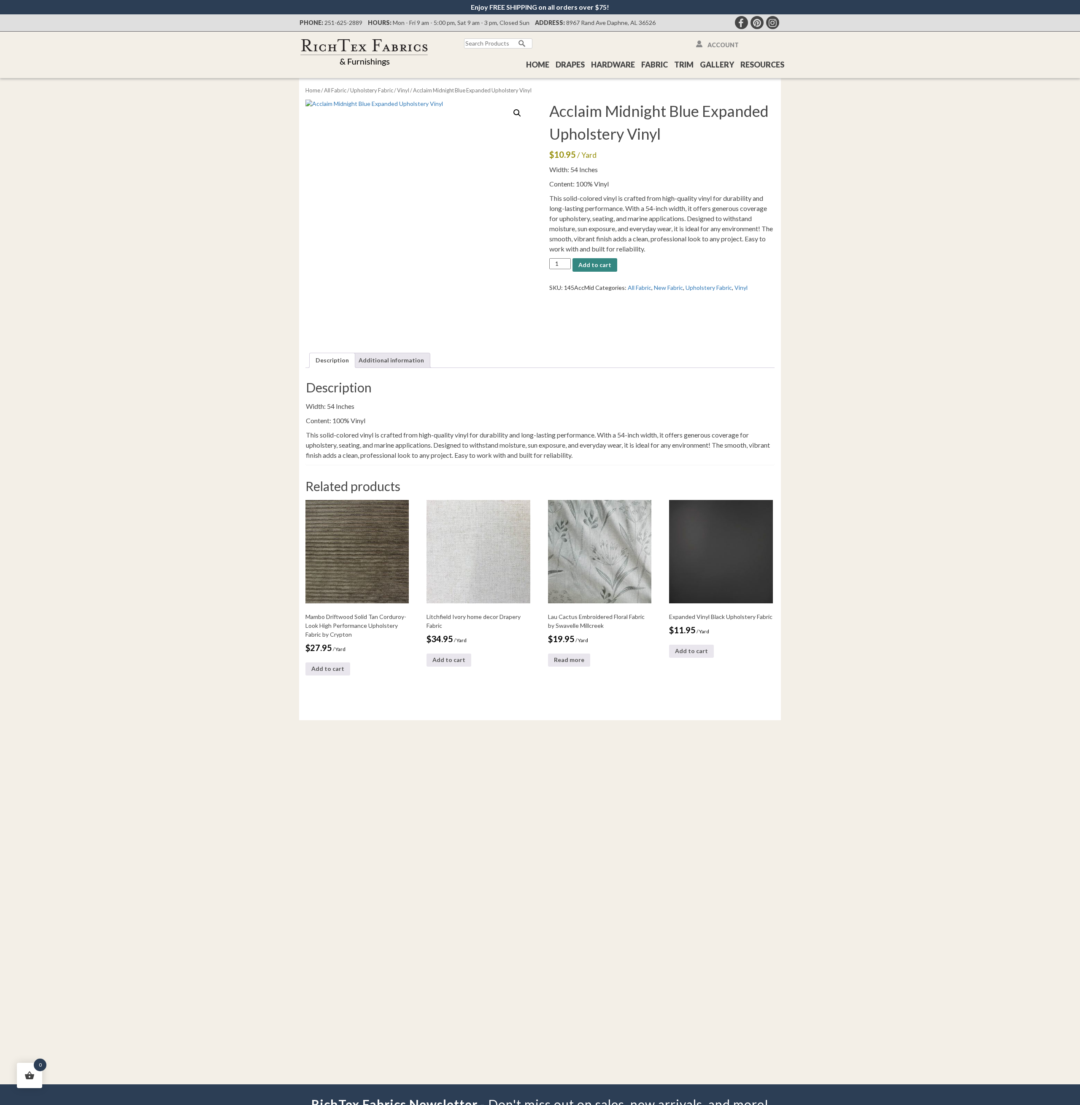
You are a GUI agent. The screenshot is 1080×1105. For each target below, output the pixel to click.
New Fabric (668, 287)
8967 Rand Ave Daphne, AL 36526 (611, 22)
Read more (569, 659)
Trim (684, 64)
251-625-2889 (343, 22)
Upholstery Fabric (371, 90)
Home (537, 64)
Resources (762, 64)
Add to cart (594, 264)
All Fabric (335, 90)
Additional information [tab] (391, 360)
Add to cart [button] (327, 668)
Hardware (613, 64)
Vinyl (403, 90)
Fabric (654, 64)
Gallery (717, 64)
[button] (517, 113)
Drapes (570, 64)
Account (723, 45)
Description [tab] (332, 360)
